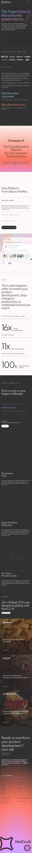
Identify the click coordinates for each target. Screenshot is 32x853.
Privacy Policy (4, 803)
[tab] (16, 200)
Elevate (3, 793)
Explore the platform (9, 227)
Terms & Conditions (5, 801)
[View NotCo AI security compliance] (27, 848)
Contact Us (6, 754)
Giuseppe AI (4, 788)
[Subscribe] (30, 775)
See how (5, 425)
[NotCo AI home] (6, 2)
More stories (6, 612)
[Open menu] (28, 2)
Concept (3, 789)
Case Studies (20, 788)
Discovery (3, 791)
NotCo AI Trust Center (22, 801)
